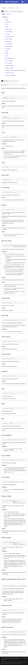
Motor (6, 17)
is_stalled (7, 48)
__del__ (7, 26)
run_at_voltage (9, 60)
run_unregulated (9, 58)
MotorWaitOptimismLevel (19, 266)
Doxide (15, 658)
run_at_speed (8, 63)
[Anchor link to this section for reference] (25, 11)
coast (6, 51)
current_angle (8, 39)
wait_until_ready (9, 36)
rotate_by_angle (9, 65)
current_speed (8, 43)
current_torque (9, 46)
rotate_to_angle (9, 68)
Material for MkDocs (10, 658)
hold (6, 56)
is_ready (7, 34)
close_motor (8, 29)
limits (6, 19)
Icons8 (4, 659)
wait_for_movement (10, 75)
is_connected (8, 31)
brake (6, 53)
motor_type (8, 22)
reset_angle (8, 41)
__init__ (7, 24)
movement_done (9, 73)
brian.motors (7, 14)
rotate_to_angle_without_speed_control (15, 70)
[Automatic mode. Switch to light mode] (22, 1)
